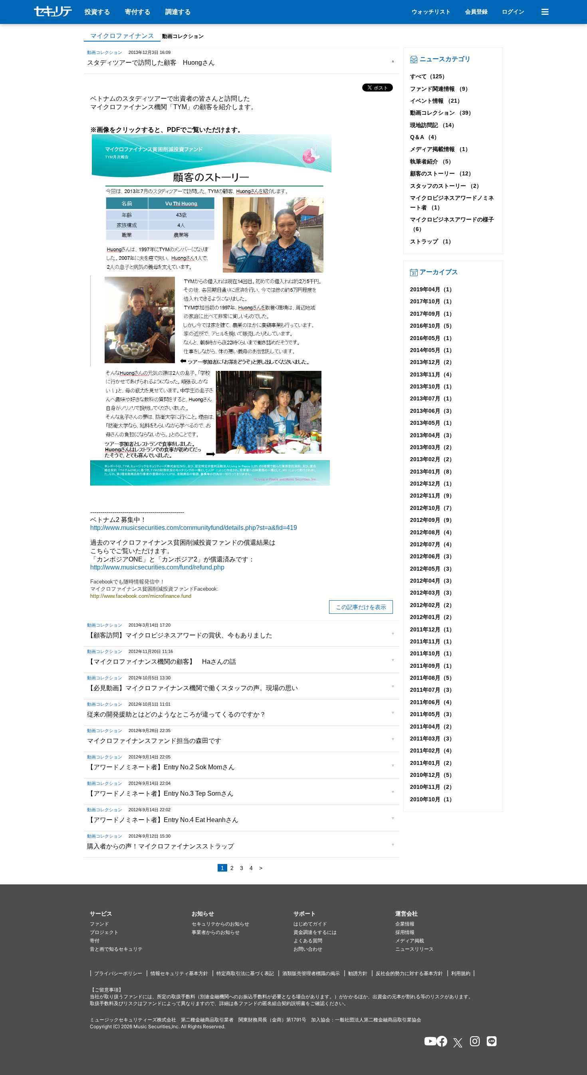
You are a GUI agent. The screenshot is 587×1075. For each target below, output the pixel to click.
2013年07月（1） (432, 398)
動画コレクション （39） (442, 112)
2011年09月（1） (432, 666)
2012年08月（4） (432, 532)
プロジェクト (104, 932)
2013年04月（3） (432, 435)
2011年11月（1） (432, 641)
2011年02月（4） (432, 750)
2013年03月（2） (432, 447)
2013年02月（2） (432, 459)
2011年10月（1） (432, 653)
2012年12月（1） (432, 483)
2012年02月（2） (432, 605)
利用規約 (460, 973)
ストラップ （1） (432, 241)
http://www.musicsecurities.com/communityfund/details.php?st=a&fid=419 (193, 527)
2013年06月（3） (432, 411)
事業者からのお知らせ (216, 932)
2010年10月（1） (432, 799)
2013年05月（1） (432, 423)
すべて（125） (429, 76)
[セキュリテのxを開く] (458, 1042)
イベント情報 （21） (436, 101)
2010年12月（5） (432, 775)
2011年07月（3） (432, 690)
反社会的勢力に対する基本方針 (409, 973)
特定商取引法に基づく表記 (245, 973)
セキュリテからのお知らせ (220, 924)
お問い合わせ (308, 949)
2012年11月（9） (432, 495)
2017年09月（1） (432, 314)
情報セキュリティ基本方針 (179, 973)
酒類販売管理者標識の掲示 (311, 973)
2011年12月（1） (432, 629)
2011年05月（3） (432, 714)
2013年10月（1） (432, 386)
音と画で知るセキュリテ (116, 949)
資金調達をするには (315, 932)
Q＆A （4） (425, 137)
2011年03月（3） (432, 738)
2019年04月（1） (432, 289)
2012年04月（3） (432, 580)
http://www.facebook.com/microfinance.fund (141, 596)
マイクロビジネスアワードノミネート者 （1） (452, 203)
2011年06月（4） (432, 702)
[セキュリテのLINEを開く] (490, 1042)
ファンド (99, 924)
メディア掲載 (409, 941)
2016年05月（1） (432, 338)
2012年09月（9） (432, 520)
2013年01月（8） (432, 471)
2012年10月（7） (432, 508)
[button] (141, 914)
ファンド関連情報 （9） (440, 89)
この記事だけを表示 (361, 607)
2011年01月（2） (432, 763)
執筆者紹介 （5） (432, 161)
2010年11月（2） (432, 787)
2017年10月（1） (432, 301)
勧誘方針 (357, 973)
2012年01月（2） (432, 617)
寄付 (94, 941)
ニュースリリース (414, 949)
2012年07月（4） (432, 544)
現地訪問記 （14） (433, 125)
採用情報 (404, 932)
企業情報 (404, 924)
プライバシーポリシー (118, 973)
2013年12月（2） (432, 362)
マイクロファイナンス (122, 35)
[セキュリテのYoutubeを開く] (427, 1042)
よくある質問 (308, 941)
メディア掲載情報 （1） (440, 149)
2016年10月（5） (432, 325)
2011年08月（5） (432, 678)
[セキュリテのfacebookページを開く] (439, 1042)
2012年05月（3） (432, 568)
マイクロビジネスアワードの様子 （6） (452, 224)
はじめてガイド (310, 924)
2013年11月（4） (432, 374)
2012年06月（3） (432, 556)
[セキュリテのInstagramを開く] (473, 1042)
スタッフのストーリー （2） (446, 186)
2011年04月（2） (432, 726)
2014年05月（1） (432, 350)
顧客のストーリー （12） (442, 173)
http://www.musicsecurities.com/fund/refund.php (157, 567)
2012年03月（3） (432, 592)
